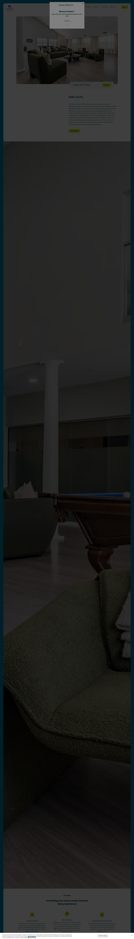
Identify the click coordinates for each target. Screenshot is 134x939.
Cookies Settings (102, 935)
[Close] (131, 935)
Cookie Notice (31, 937)
